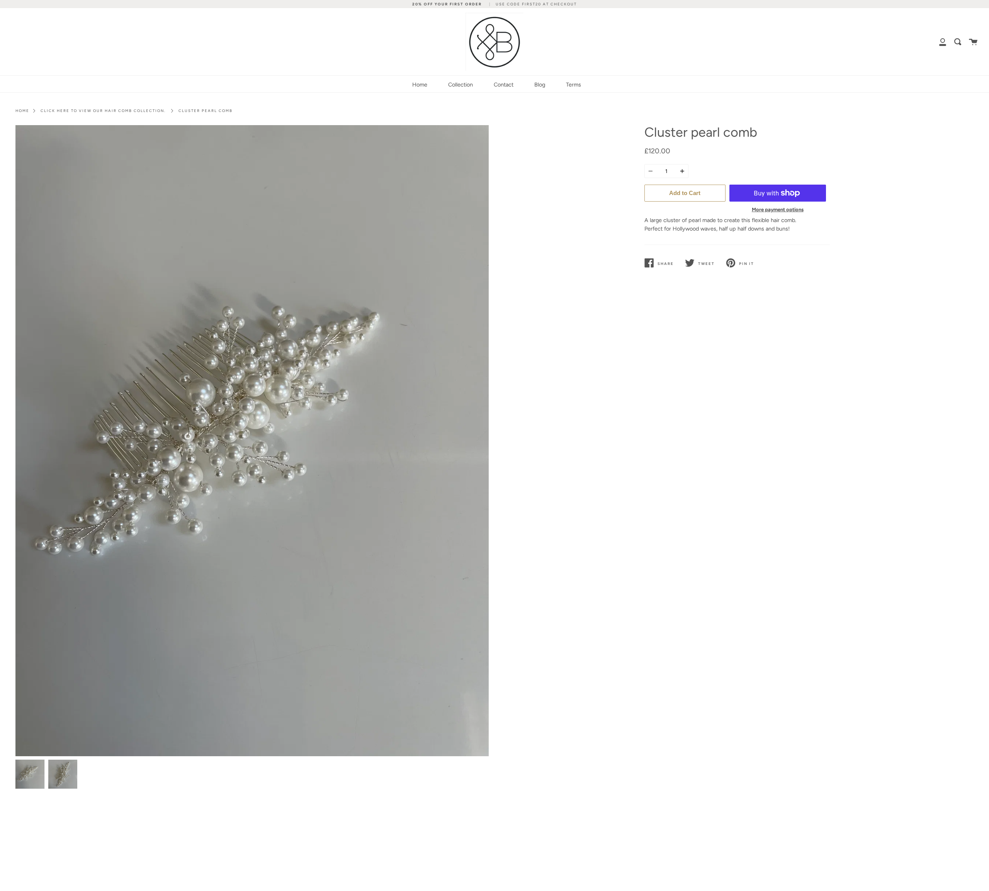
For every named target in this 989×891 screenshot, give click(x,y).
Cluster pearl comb (205, 111)
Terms (573, 84)
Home (419, 84)
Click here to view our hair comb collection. (103, 111)
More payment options (778, 209)
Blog (539, 84)
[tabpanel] (252, 440)
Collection (460, 84)
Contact (503, 84)
